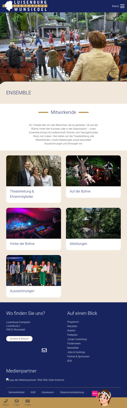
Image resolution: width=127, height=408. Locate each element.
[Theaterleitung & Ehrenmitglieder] (33, 179)
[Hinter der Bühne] (33, 229)
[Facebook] (8, 350)
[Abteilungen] (93, 229)
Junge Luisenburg (77, 339)
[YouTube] (17, 350)
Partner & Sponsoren (78, 356)
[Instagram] (26, 350)
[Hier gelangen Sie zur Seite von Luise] (102, 405)
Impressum (48, 392)
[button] (118, 6)
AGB (33, 392)
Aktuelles (72, 326)
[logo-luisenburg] (24, 6)
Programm (73, 321)
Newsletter (73, 347)
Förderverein (74, 343)
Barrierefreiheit (16, 392)
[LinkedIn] (35, 350)
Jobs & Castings (76, 352)
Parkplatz (72, 334)
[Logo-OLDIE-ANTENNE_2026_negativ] (35, 380)
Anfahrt (71, 330)
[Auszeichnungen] (33, 276)
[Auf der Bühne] (93, 179)
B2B (69, 360)
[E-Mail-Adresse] (44, 350)
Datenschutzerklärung (72, 392)
